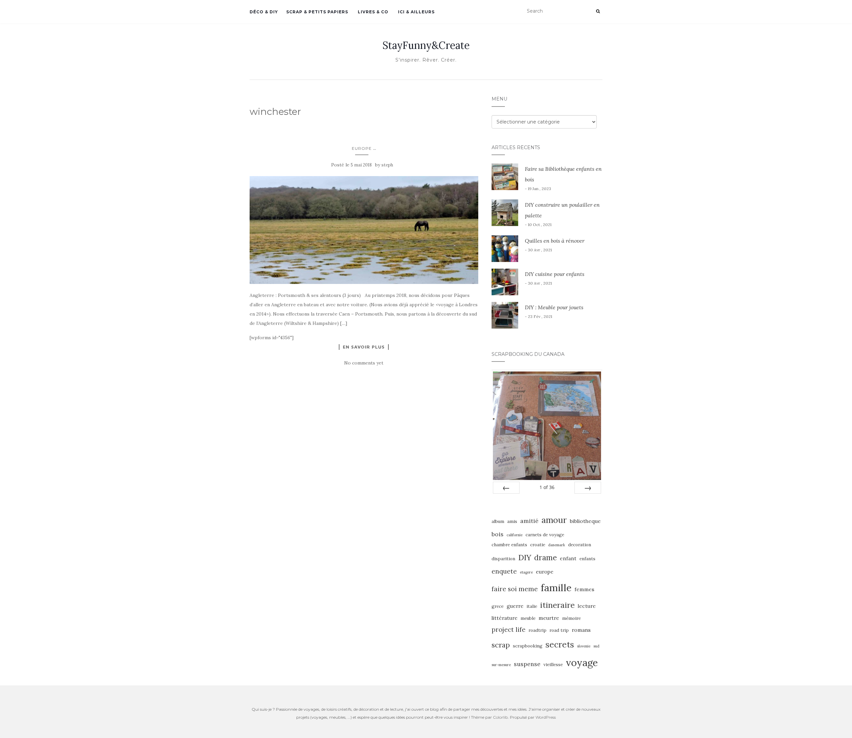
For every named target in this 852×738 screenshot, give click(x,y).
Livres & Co (372, 11)
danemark (556, 545)
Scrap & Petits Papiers (317, 11)
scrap (501, 644)
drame (545, 557)
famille (556, 587)
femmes (584, 589)
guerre (515, 606)
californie (515, 535)
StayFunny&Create (426, 45)
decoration (579, 545)
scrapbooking (527, 646)
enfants (587, 559)
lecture (587, 606)
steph (387, 165)
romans (581, 629)
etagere (526, 572)
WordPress (545, 717)
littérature (505, 618)
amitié (529, 521)
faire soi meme (515, 589)
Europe (362, 148)
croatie (537, 545)
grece (498, 606)
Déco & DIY (264, 11)
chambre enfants (509, 545)
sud (596, 646)
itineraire (557, 605)
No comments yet (363, 363)
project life (509, 629)
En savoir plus (364, 347)
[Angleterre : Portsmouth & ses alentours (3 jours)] (364, 230)
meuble (528, 618)
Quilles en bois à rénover (554, 240)
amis (512, 521)
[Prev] (506, 488)
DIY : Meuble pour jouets (554, 307)
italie (532, 606)
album (498, 521)
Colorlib (500, 717)
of (546, 487)
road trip (559, 630)
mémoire (571, 618)
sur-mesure (501, 664)
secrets (559, 644)
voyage (582, 662)
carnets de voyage (545, 535)
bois (498, 534)
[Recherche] (597, 11)
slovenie (583, 646)
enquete (504, 571)
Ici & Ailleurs (416, 11)
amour (554, 520)
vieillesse (553, 664)
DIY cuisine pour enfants (554, 274)
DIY (524, 557)
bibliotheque (585, 521)
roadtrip (537, 630)
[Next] (587, 488)
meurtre (548, 618)
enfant (568, 558)
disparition (503, 559)
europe (544, 571)
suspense (527, 664)
